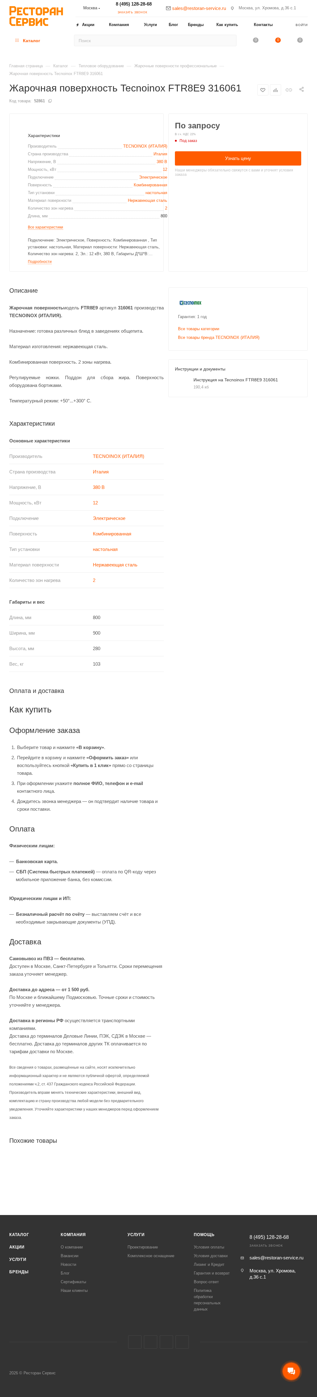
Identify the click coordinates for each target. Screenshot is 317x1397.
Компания (73, 1234)
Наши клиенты (74, 1290)
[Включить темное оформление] (305, 8)
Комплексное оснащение (151, 1255)
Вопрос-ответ (206, 1281)
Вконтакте (134, 1342)
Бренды (19, 1272)
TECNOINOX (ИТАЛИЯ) (145, 146)
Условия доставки (211, 1255)
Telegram (166, 1342)
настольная (156, 192)
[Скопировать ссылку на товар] (288, 89)
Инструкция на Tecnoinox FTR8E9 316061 (235, 379)
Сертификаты (73, 1281)
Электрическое (153, 177)
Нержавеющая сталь (147, 200)
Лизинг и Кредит (209, 1264)
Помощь (204, 1234)
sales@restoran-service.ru (276, 1257)
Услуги (17, 1259)
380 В (162, 161)
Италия (160, 154)
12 (165, 169)
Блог (65, 1273)
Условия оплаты (209, 1247)
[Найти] (230, 40)
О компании (72, 1247)
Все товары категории (198, 328)
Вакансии (69, 1255)
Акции (16, 1247)
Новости (68, 1264)
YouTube (182, 1342)
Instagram (150, 1342)
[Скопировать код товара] (49, 100)
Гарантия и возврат (212, 1273)
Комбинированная (150, 185)
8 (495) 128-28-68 (134, 4)
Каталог (19, 1234)
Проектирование (143, 1247)
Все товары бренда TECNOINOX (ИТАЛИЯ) (218, 337)
